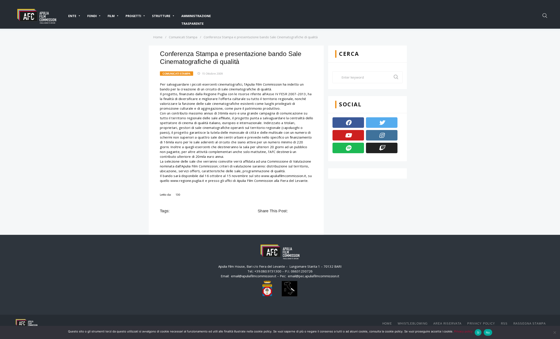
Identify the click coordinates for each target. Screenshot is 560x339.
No (488, 332)
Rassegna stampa (529, 323)
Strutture (161, 16)
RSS (504, 323)
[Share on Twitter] (298, 211)
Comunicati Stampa (183, 37)
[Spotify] (348, 148)
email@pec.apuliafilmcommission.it (313, 276)
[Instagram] (381, 135)
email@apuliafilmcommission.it (253, 276)
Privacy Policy (481, 323)
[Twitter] (381, 122)
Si (478, 332)
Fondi (92, 16)
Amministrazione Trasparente (196, 17)
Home (158, 37)
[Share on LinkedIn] (310, 211)
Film (111, 16)
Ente (72, 16)
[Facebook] (348, 122)
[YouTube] (348, 135)
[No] (554, 332)
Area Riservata (447, 323)
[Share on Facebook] (292, 211)
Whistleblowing (413, 323)
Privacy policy (463, 331)
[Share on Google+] (304, 211)
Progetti (133, 16)
